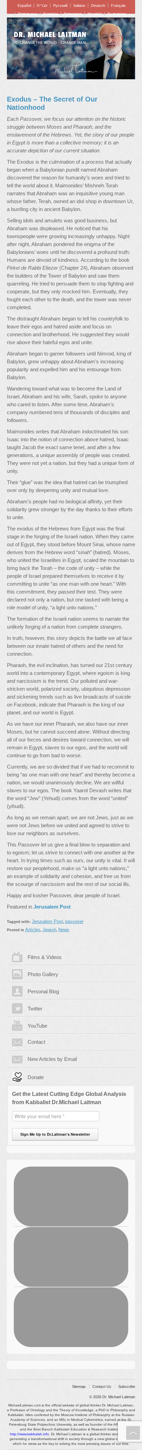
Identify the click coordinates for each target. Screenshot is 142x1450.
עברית (42, 5)
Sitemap (78, 1386)
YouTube (37, 1026)
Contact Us (101, 1386)
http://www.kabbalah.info (29, 1434)
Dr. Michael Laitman (50, 34)
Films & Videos (45, 957)
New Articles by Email (52, 1059)
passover (74, 921)
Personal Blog (43, 991)
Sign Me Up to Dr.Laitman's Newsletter (55, 1134)
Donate (36, 1077)
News (63, 929)
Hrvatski (95, 14)
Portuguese (27, 14)
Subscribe (126, 1386)
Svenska (50, 14)
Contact (36, 1042)
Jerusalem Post (47, 921)
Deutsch (98, 5)
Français (118, 5)
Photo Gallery (43, 974)
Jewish (49, 929)
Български (117, 14)
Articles (32, 929)
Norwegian (73, 14)
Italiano (79, 5)
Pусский (60, 5)
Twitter (35, 1009)
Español (24, 5)
